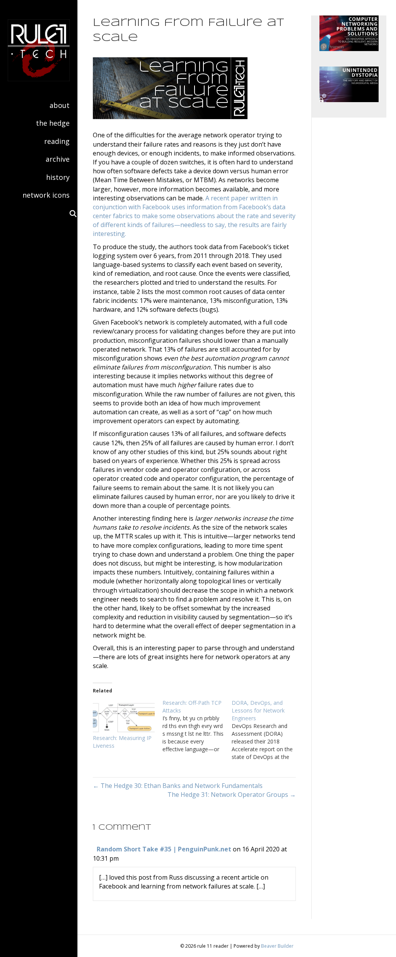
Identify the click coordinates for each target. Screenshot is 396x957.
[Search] (69, 213)
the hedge (53, 123)
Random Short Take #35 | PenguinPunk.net (164, 849)
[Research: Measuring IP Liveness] (124, 716)
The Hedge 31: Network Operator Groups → (231, 794)
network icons (46, 195)
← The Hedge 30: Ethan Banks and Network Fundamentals (178, 785)
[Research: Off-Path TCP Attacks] (197, 726)
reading (57, 141)
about (60, 105)
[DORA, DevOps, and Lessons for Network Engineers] (266, 730)
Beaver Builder (277, 946)
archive (58, 159)
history (58, 177)
